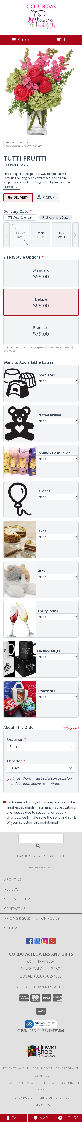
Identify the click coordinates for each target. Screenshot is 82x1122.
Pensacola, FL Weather (22, 1083)
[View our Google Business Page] (37, 943)
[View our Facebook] (29, 943)
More (9, 187)
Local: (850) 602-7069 (41, 976)
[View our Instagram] (44, 943)
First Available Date (55, 217)
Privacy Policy (22, 1097)
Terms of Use (41, 1105)
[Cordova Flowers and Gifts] (41, 28)
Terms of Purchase (53, 1097)
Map (42, 1118)
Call (15, 1118)
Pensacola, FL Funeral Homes (27, 1068)
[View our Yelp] (52, 943)
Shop (23, 39)
